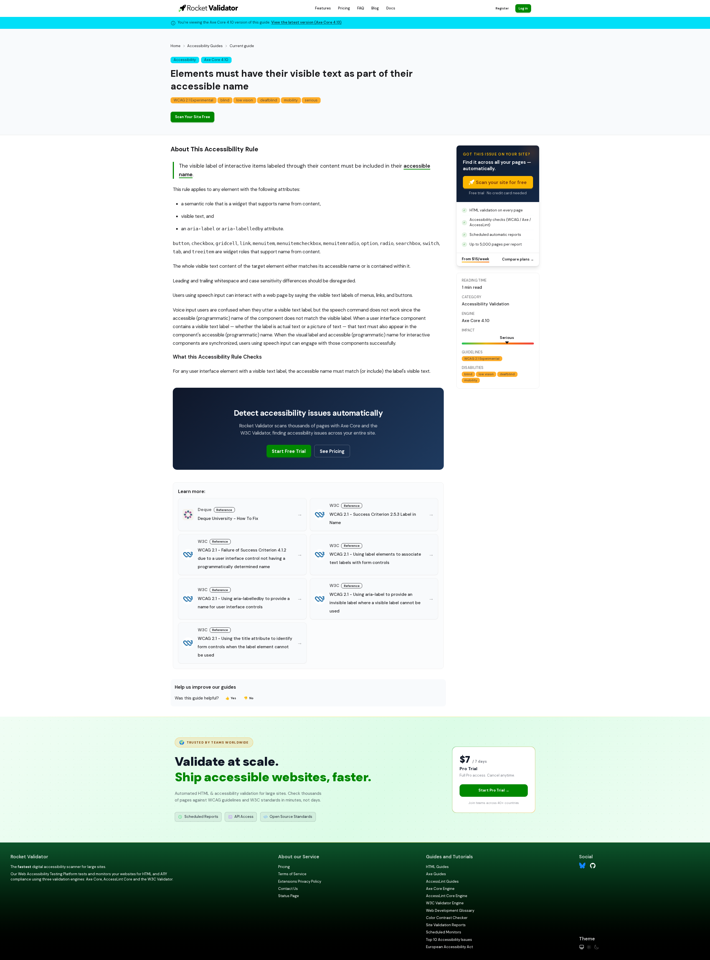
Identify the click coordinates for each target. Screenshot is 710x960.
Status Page (288, 895)
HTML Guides (437, 866)
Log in (523, 8)
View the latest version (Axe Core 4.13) (306, 22)
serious (311, 100)
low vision (244, 100)
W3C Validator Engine (445, 903)
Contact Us (288, 888)
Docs (390, 8)
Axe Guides (436, 874)
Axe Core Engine (440, 888)
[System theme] (581, 947)
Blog (375, 8)
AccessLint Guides (442, 881)
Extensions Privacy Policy (299, 881)
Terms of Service (292, 874)
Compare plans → (518, 259)
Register (502, 8)
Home (176, 46)
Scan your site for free (501, 182)
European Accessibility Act (449, 946)
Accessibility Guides (205, 46)
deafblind (268, 100)
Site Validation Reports (446, 925)
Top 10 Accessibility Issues (449, 939)
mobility (291, 100)
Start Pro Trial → (493, 790)
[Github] (593, 865)
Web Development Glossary (450, 910)
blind (224, 100)
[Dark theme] (596, 947)
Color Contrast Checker (447, 917)
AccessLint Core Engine (446, 895)
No (248, 698)
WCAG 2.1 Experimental (193, 100)
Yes (230, 698)
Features (323, 8)
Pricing (344, 8)
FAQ (360, 8)
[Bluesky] (582, 865)
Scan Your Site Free (192, 116)
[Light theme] (589, 947)
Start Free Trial (289, 451)
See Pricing (332, 451)
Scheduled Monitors (443, 932)
